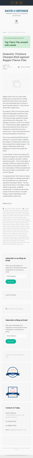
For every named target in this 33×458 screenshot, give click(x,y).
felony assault (16, 228)
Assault (10, 210)
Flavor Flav (13, 230)
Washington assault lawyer (9, 242)
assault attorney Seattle (8, 212)
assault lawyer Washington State (15, 215)
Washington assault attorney (17, 240)
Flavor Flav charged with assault (14, 233)
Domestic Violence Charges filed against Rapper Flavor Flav (16, 57)
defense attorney (24, 222)
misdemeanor (13, 237)
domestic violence (15, 224)
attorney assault (21, 219)
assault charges (10, 214)
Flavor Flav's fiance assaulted (19, 235)
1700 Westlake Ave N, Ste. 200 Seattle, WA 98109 (15, 416)
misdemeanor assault (23, 237)
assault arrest (16, 210)
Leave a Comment (25, 67)
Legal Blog (18, 208)
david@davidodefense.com (18, 430)
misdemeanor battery (8, 238)
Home (4, 32)
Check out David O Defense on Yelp (15, 356)
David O (5, 69)
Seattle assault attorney (19, 238)
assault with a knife (11, 219)
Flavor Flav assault (11, 231)
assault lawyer (17, 214)
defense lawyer (6, 224)
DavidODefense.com (16, 448)
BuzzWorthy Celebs (10, 208)
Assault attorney (24, 210)
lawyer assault (6, 237)
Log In (16, 449)
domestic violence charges (13, 226)
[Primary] (16, 21)
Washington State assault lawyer (15, 244)
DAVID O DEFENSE (16, 11)
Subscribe (11, 281)
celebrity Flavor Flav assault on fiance (16, 221)
